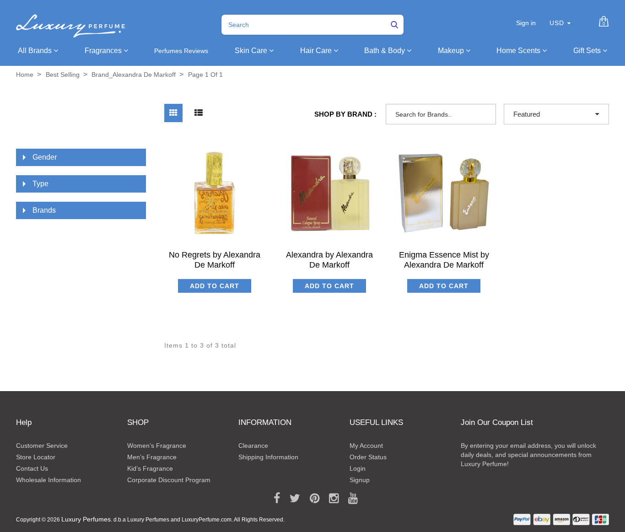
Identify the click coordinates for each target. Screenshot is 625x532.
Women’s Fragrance (156, 445)
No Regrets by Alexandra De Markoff (214, 259)
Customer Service (42, 445)
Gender (44, 157)
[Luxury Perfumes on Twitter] (292, 499)
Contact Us (32, 468)
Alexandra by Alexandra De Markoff (329, 259)
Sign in (526, 23)
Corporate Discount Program (168, 480)
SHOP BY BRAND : (345, 114)
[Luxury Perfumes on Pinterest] (311, 499)
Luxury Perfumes (86, 519)
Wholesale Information (48, 480)
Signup (360, 480)
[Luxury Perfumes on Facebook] (273, 499)
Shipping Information (268, 457)
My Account (366, 445)
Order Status (368, 457)
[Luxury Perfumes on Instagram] (330, 499)
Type (40, 184)
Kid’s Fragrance (150, 468)
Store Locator (35, 457)
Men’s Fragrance (152, 457)
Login (358, 468)
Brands (44, 210)
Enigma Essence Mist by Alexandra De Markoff (444, 259)
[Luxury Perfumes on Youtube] (349, 499)
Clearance (253, 445)
